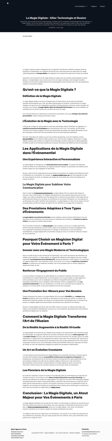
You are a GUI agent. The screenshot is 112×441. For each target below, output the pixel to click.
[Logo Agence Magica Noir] (56, 430)
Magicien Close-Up (17, 431)
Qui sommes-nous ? (17, 437)
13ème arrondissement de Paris (38, 407)
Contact (102, 6)
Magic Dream (55, 387)
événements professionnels (43, 193)
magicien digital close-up (61, 175)
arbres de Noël (48, 226)
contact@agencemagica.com (91, 431)
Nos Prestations (16, 433)
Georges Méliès (28, 139)
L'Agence (94, 6)
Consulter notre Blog (17, 435)
